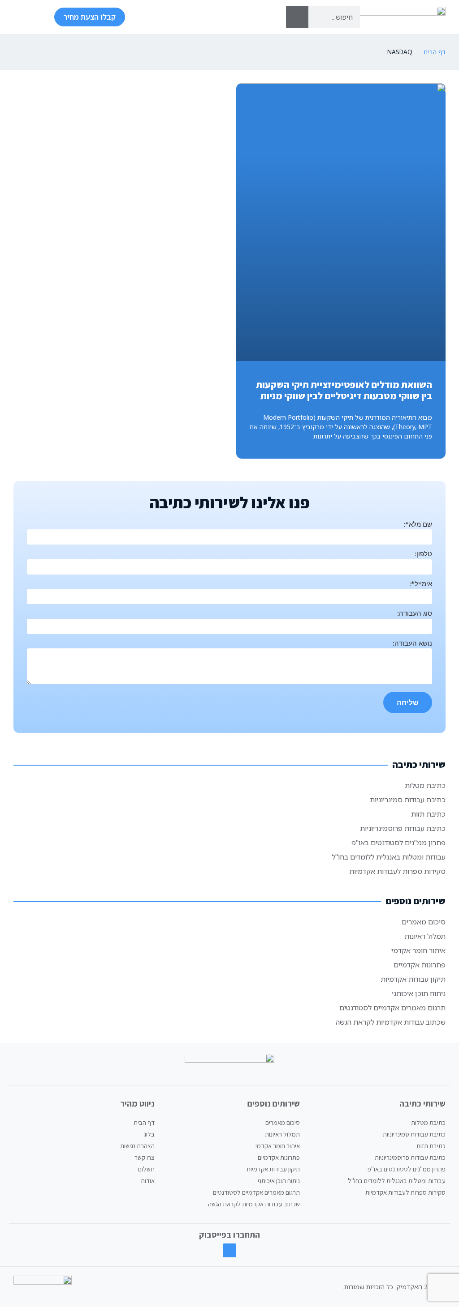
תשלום (146, 1169)
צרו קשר (144, 1157)
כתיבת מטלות (425, 785)
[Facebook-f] (230, 1250)
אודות (148, 1180)
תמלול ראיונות (425, 936)
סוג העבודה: (414, 613)
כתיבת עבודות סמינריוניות (408, 800)
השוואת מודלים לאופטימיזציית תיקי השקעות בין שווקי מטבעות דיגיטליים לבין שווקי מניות (344, 390)
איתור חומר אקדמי (418, 950)
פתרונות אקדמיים (420, 965)
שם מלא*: (417, 524)
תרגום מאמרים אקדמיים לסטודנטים (392, 1008)
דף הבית (435, 51)
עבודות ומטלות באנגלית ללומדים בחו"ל (389, 857)
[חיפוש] (297, 17)
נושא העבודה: (412, 643)
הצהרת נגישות (137, 1145)
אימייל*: (420, 583)
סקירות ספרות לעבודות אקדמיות (397, 871)
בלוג (149, 1134)
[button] (22, 17)
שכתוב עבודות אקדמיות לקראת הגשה (391, 1022)
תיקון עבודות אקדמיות (413, 979)
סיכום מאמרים (424, 922)
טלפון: (423, 553)
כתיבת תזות (428, 814)
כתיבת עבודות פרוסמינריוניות (403, 828)
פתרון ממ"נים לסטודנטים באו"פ (398, 842)
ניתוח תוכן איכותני (419, 993)
